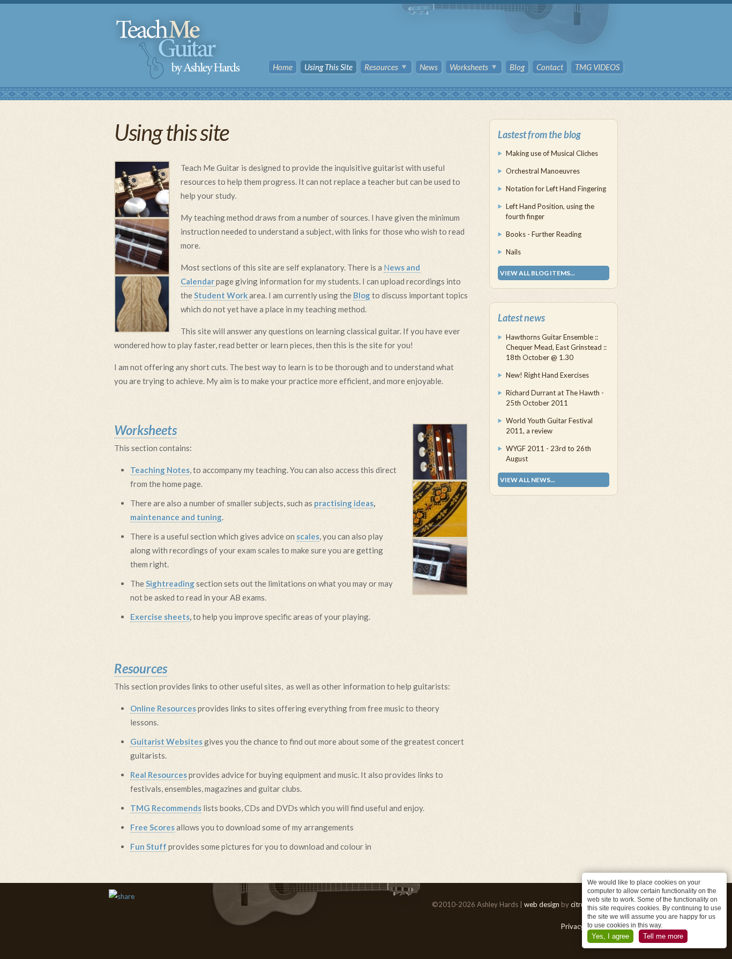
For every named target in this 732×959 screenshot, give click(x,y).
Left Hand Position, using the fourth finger (550, 211)
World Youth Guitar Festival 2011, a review (549, 425)
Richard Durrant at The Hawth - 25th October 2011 (555, 397)
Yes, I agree (610, 936)
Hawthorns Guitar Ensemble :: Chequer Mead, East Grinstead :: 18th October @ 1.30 (556, 347)
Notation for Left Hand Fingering (556, 188)
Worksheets (145, 430)
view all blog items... (537, 273)
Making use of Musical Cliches (552, 153)
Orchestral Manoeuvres (543, 171)
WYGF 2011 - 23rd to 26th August (548, 453)
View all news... (527, 480)
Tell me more (663, 936)
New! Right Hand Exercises (547, 375)
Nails (513, 252)
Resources (140, 668)
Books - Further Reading (543, 234)
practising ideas (344, 503)
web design (541, 904)
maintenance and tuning (176, 517)
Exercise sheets (160, 616)
